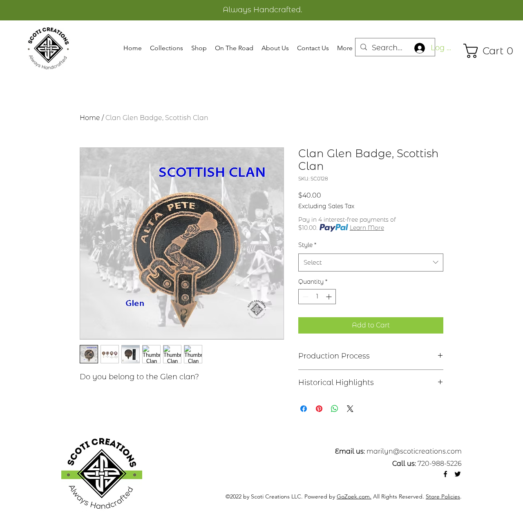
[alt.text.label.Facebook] (445, 474)
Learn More (367, 227)
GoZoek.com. (354, 496)
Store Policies (443, 496)
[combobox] (370, 262)
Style (307, 245)
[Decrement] (304, 296)
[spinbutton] (317, 296)
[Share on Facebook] (303, 409)
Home (90, 118)
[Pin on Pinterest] (319, 409)
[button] (166, 48)
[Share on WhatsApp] (335, 409)
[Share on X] (350, 409)
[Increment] (329, 296)
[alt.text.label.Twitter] (458, 474)
